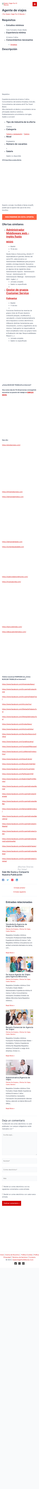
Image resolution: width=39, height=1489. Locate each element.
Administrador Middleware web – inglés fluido (17, 233)
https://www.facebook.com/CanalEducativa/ (17, 742)
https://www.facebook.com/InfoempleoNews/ (18, 684)
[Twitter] (8, 880)
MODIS (9, 242)
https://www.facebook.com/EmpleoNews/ (17, 724)
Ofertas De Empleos (12, 929)
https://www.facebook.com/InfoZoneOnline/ (17, 729)
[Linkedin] (17, 880)
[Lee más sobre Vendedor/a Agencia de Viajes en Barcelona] (19, 914)
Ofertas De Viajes (24, 929)
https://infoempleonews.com (12, 492)
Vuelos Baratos (10, 931)
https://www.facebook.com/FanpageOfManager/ (19, 746)
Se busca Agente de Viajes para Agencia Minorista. (18, 975)
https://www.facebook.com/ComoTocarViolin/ (18, 769)
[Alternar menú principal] (35, 4)
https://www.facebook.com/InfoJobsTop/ (17, 704)
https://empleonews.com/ (11, 445)
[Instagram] (19, 1263)
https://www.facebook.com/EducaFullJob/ (17, 759)
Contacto (32, 1257)
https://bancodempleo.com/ (12, 627)
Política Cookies (26, 1255)
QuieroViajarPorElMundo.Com (23, 1260)
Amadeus (13, 45)
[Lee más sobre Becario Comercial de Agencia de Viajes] (19, 1017)
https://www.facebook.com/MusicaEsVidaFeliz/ (18, 764)
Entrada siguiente (19, 892)
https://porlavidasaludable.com (13, 547)
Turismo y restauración (14, 134)
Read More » (10, 953)
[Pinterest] (12, 880)
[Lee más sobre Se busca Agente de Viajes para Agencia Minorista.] (19, 964)
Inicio (2, 1255)
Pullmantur (11, 298)
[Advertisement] (19, 72)
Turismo (26, 134)
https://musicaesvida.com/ (11, 582)
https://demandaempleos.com (13, 497)
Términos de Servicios (20, 1257)
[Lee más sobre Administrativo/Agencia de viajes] (19, 1067)
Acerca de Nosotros (12, 1255)
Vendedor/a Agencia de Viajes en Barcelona (16, 925)
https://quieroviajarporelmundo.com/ (15, 577)
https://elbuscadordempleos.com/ (14, 632)
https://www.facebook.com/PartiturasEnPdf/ (17, 774)
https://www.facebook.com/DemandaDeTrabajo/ (19, 846)
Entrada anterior (19, 888)
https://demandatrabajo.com (12, 542)
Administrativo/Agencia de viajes (18, 1078)
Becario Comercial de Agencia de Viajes (19, 1028)
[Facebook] (3, 880)
